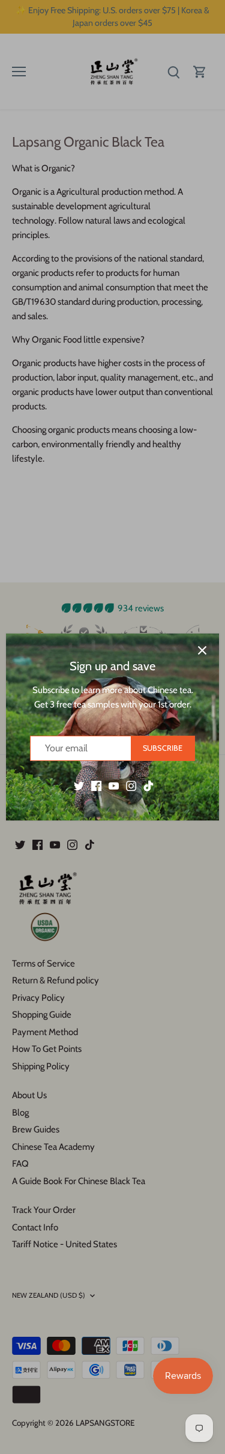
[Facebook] (96, 785)
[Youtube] (114, 785)
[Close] (202, 650)
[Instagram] (131, 785)
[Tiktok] (148, 785)
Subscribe (162, 748)
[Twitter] (79, 785)
